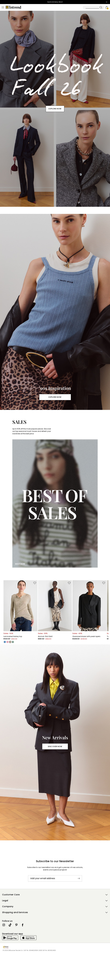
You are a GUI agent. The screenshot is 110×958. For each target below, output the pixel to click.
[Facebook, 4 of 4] (22, 925)
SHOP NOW (20, 563)
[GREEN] (13, 642)
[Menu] (2, 7)
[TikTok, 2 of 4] (10, 925)
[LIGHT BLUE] (4, 642)
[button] (55, 894)
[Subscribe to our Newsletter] (78, 878)
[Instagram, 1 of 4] (3, 925)
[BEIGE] (10, 642)
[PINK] (7, 642)
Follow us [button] (7, 921)
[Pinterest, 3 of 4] (16, 925)
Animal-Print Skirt (45, 636)
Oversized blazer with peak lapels (86, 636)
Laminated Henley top (12, 636)
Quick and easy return (55, 2)
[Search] (93, 7)
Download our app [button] (12, 933)
